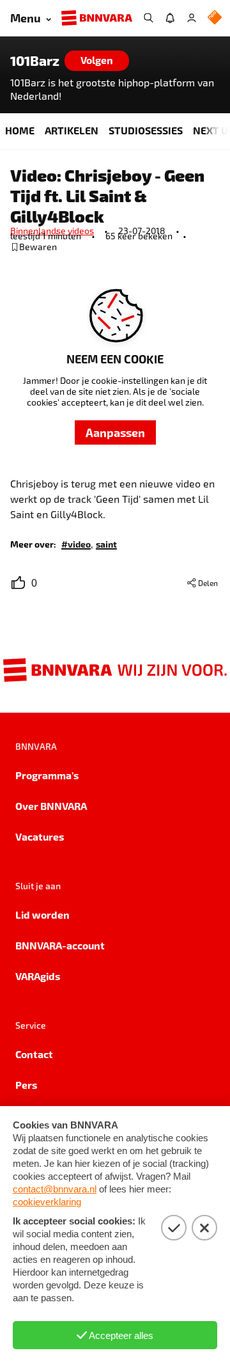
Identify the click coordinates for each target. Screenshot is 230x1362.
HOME (19, 130)
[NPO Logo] (215, 18)
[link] (76, 543)
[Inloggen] (191, 18)
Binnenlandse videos (52, 230)
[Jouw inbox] (170, 18)
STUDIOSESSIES (146, 130)
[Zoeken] (148, 18)
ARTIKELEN (71, 130)
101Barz (34, 60)
